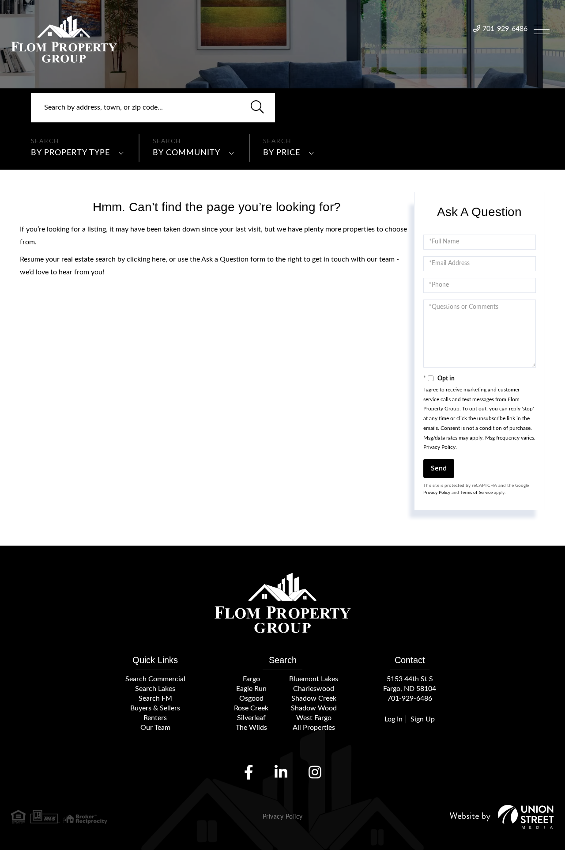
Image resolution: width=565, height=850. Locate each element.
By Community (186, 153)
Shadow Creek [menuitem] (313, 698)
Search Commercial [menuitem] (155, 679)
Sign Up (423, 719)
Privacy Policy (439, 447)
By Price (281, 153)
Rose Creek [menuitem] (251, 708)
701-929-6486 (504, 28)
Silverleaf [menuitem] (251, 717)
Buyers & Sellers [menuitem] (155, 708)
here (159, 259)
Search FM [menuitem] (155, 698)
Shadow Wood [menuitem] (314, 708)
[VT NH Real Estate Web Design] (502, 816)
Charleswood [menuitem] (313, 688)
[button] (257, 107)
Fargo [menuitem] (251, 679)
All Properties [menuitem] (314, 727)
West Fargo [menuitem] (313, 717)
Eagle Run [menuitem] (251, 688)
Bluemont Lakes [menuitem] (313, 679)
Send (439, 468)
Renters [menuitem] (155, 717)
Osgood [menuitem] (251, 698)
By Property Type (70, 153)
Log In (393, 719)
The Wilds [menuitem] (251, 727)
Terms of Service (476, 492)
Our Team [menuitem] (155, 727)
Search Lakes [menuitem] (155, 688)
